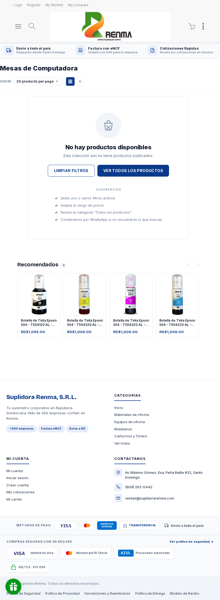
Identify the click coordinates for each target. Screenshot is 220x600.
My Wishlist (54, 5)
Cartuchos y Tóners (130, 436)
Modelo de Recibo (184, 593)
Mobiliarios (123, 429)
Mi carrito (14, 499)
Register (34, 5)
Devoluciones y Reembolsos (107, 593)
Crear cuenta (17, 485)
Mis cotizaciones (20, 492)
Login (17, 5)
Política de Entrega (150, 593)
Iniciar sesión (17, 478)
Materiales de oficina (131, 414)
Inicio (118, 407)
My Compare (78, 5)
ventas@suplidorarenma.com (149, 498)
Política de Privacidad (62, 593)
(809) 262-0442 (138, 487)
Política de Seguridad (23, 593)
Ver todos (122, 443)
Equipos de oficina (129, 422)
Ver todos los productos (133, 170)
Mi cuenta (14, 471)
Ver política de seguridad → (192, 541)
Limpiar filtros (71, 170)
